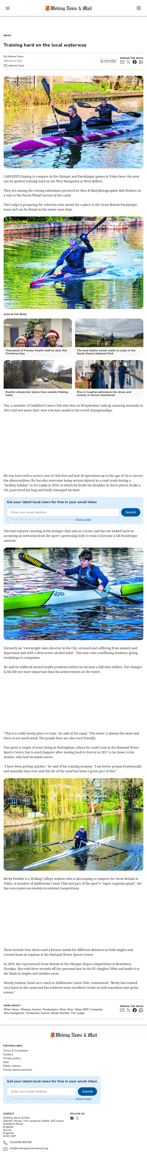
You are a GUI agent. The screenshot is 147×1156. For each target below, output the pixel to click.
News (7, 35)
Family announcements (17, 1070)
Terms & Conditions (15, 1050)
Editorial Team (15, 56)
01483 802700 (23, 1142)
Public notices (12, 1066)
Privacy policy (11, 1058)
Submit (131, 512)
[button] (7, 8)
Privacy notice (83, 519)
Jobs (6, 1062)
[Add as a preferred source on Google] (108, 61)
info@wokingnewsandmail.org (29, 1148)
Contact (8, 1054)
